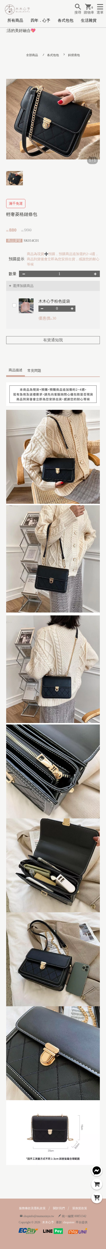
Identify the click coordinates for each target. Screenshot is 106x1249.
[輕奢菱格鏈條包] (53, 119)
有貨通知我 (53, 340)
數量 (13, 274)
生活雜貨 (89, 20)
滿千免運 (16, 203)
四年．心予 (40, 20)
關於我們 (59, 1208)
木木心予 (48, 1222)
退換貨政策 (79, 1208)
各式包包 (65, 20)
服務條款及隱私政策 (32, 1208)
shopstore (68, 1222)
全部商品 (32, 55)
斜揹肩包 (74, 55)
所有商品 (15, 20)
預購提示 (16, 259)
